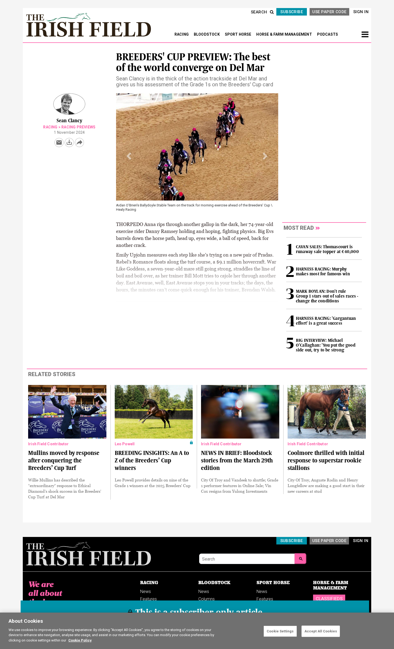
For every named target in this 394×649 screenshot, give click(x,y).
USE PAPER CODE (329, 11)
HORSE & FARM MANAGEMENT (284, 34)
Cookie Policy (80, 640)
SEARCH (259, 12)
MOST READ (299, 228)
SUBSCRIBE (291, 11)
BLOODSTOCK (207, 34)
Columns (206, 599)
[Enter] (300, 558)
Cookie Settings (280, 631)
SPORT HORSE (238, 34)
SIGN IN (361, 11)
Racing (50, 127)
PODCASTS (327, 34)
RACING (181, 34)
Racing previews (78, 127)
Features (148, 599)
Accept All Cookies (320, 631)
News (145, 591)
